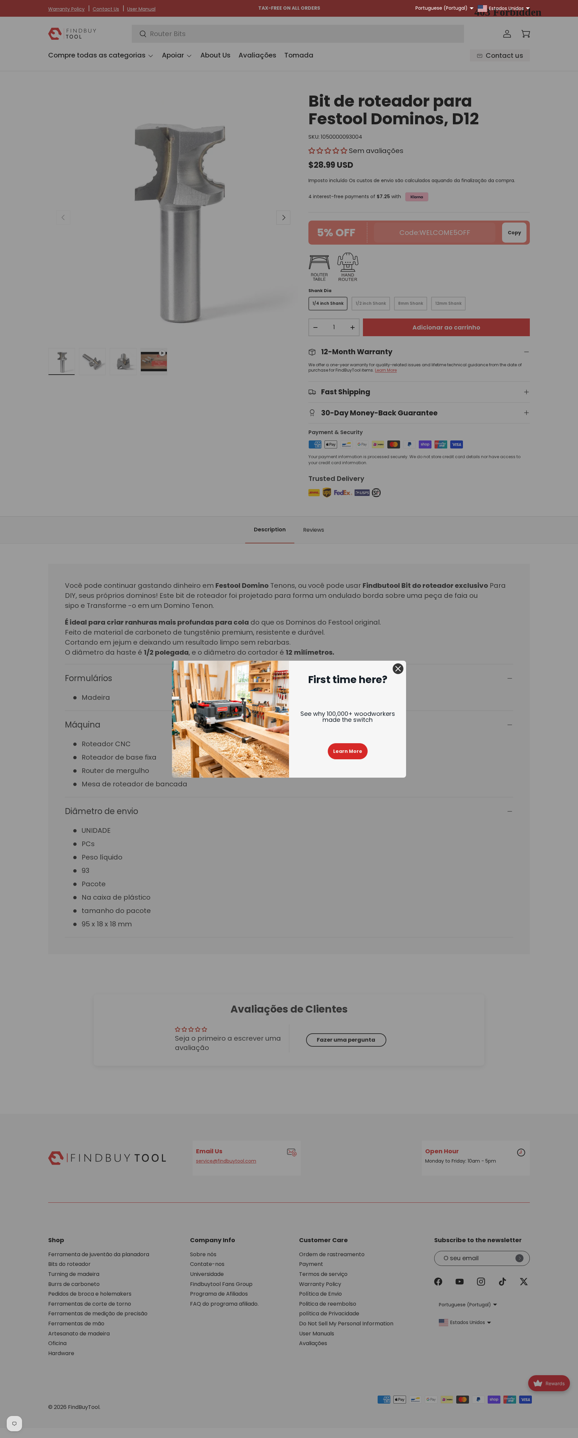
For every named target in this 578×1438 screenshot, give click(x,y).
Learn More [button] (347, 751)
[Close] (398, 669)
